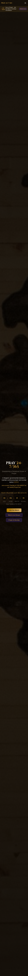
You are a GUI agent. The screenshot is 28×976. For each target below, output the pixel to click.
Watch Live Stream (14, 515)
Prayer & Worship (14, 520)
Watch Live (23, 8)
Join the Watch (14, 510)
